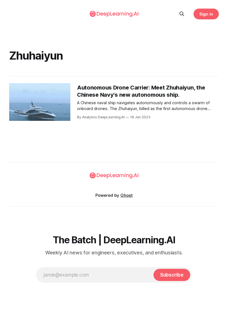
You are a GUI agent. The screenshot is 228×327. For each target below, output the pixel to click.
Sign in (206, 14)
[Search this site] (181, 13)
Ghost (126, 195)
